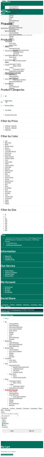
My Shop (7, 288)
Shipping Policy (10, 274)
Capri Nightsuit (10, 55)
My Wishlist (8, 292)
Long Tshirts (9, 46)
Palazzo (7, 69)
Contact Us (8, 258)
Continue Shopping (7, 455)
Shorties (7, 83)
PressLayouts (16, 310)
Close (11, 315)
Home (3, 28)
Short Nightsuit (10, 60)
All (6, 96)
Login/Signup (5, 315)
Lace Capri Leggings (11, 79)
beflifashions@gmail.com (14, 245)
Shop (6, 28)
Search (4, 418)
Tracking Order (10, 259)
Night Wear (8, 100)
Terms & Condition (11, 272)
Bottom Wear (9, 105)
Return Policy (9, 276)
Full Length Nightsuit (11, 50)
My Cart (7, 290)
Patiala (7, 65)
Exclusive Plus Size (11, 115)
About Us (8, 256)
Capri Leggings (9, 74)
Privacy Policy (9, 270)
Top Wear (8, 110)
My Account (9, 287)
